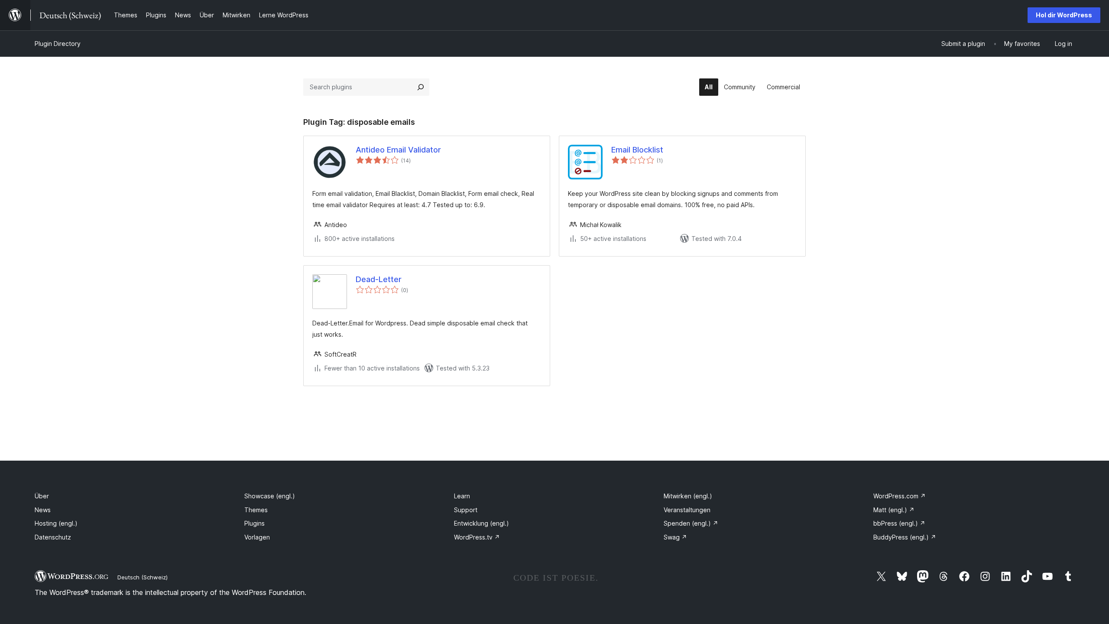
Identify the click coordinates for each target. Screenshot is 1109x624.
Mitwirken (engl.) (688, 496)
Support (465, 510)
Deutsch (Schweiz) (142, 577)
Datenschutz (53, 537)
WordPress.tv (477, 537)
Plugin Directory (58, 43)
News (43, 510)
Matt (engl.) (893, 510)
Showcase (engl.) (269, 496)
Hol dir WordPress (1064, 15)
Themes (256, 510)
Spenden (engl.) (691, 523)
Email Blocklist (637, 149)
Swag (675, 537)
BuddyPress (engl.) (904, 537)
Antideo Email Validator (398, 149)
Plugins (254, 523)
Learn (462, 496)
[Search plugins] (420, 87)
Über (42, 496)
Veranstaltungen (687, 510)
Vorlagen (257, 537)
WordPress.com (899, 496)
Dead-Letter (379, 279)
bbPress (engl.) (899, 523)
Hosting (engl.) (56, 523)
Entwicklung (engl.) (481, 523)
